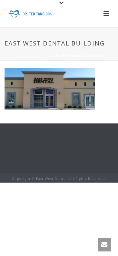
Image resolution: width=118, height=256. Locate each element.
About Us (37, 56)
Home (19, 56)
